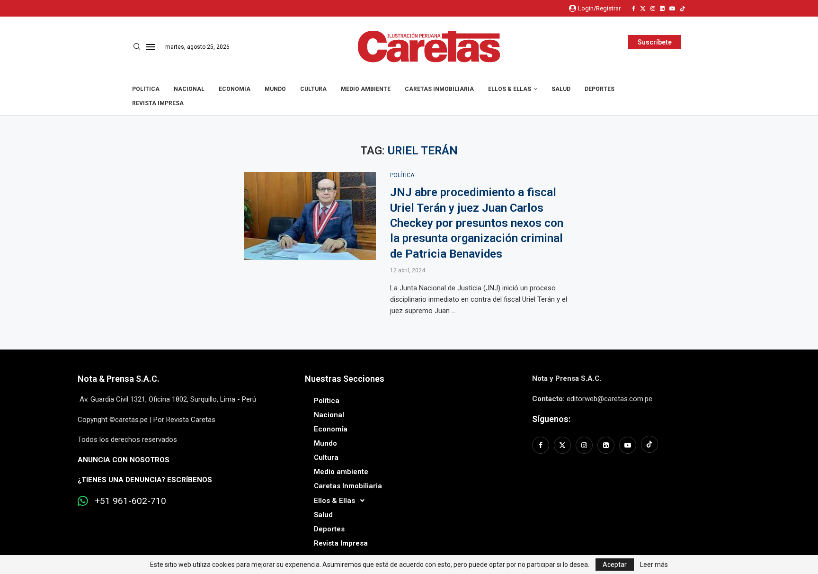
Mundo (275, 89)
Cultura (313, 89)
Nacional (189, 89)
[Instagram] (653, 8)
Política (146, 89)
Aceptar (615, 564)
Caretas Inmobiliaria (439, 89)
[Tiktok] (682, 8)
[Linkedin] (662, 8)
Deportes (599, 89)
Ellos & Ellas (509, 89)
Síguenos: (551, 419)
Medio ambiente (366, 89)
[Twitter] (643, 8)
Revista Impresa (158, 103)
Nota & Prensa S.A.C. (119, 379)
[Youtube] (672, 8)
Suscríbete (655, 42)
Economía (234, 89)
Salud (560, 89)
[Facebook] (633, 8)
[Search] (137, 47)
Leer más (654, 564)
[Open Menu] (150, 47)
